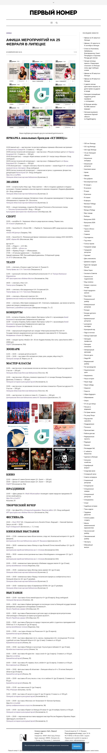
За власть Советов (90, 273)
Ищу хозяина (88, 282)
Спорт (86, 503)
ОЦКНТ (9, 344)
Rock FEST (16, 522)
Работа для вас (89, 433)
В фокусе (87, 200)
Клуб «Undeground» (13, 527)
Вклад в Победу (89, 210)
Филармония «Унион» (14, 326)
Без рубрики (88, 178)
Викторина (87, 207)
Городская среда (90, 247)
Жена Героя (88, 270)
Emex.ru (23, 248)
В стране (87, 197)
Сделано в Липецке (91, 457)
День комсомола (90, 258)
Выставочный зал (13, 665)
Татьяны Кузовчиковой (16, 209)
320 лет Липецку (90, 143)
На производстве (90, 367)
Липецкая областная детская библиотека (22, 373)
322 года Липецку (90, 150)
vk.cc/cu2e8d (15, 703)
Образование (88, 397)
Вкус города (88, 213)
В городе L (88, 185)
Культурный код (89, 329)
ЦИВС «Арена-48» (12, 239)
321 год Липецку (89, 146)
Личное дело (88, 355)
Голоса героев (89, 243)
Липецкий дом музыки (14, 600)
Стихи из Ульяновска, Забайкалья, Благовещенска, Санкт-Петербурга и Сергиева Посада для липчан (92, 53)
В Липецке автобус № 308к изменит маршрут (90, 106)
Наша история (89, 378)
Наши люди (88, 382)
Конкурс (87, 310)
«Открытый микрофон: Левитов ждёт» (39, 510)
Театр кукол (10, 285)
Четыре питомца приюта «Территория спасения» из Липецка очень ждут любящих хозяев (92, 65)
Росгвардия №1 (89, 448)
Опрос (86, 400)
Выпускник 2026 (89, 222)
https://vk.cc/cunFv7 (13, 498)
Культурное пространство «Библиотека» (22, 212)
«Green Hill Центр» (13, 232)
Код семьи (87, 296)
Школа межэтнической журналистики (89, 525)
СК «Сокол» (10, 223)
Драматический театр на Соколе (18, 298)
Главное (87, 234)
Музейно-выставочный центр (17, 649)
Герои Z (87, 225)
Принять (77, 746)
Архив (86, 172)
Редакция (87, 442)
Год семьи (87, 240)
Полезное (87, 427)
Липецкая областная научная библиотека (21, 177)
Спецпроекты (88, 500)
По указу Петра (89, 415)
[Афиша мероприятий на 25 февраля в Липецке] (41, 94)
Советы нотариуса (90, 477)
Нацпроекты (88, 375)
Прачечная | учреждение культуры (19, 307)
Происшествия (89, 430)
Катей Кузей (20, 172)
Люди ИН (87, 358)
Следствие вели (89, 471)
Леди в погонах (89, 332)
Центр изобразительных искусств (19, 705)
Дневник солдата (90, 261)
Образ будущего (90, 394)
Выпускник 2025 (89, 219)
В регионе (87, 194)
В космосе (87, 188)
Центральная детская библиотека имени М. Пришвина (26, 397)
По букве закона (89, 412)
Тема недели (88, 509)
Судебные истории (90, 506)
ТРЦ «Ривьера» (12, 690)
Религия (87, 445)
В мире (86, 191)
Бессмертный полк (90, 182)
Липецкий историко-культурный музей (20, 382)
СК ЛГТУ (9, 257)
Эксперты (87, 542)
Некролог (87, 388)
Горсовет (87, 255)
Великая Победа (90, 204)
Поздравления (89, 424)
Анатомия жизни (90, 169)
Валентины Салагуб (15, 149)
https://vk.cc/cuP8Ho (13, 175)
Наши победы (89, 385)
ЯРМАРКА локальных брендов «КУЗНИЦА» (36, 138)
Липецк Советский (90, 336)
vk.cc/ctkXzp (15, 656)
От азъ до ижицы (90, 404)
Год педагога (88, 237)
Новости (87, 391)
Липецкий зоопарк (12, 358)
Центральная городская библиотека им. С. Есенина (25, 550)
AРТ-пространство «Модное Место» (20, 278)
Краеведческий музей (14, 633)
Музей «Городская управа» (16, 609)
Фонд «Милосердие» (32, 494)
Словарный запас (90, 474)
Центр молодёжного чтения (16, 565)
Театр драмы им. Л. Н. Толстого (18, 269)
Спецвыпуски (88, 486)
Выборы (87, 216)
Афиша (9, 33)
